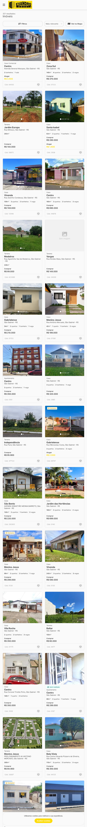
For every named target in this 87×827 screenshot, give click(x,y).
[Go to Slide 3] (21, 57)
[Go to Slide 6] (26, 57)
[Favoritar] (38, 84)
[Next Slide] (39, 45)
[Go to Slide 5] (24, 57)
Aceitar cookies (43, 821)
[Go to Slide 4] (23, 57)
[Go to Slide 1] (18, 58)
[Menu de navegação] (4, 5)
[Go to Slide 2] (20, 57)
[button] (22, 45)
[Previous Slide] (5, 45)
